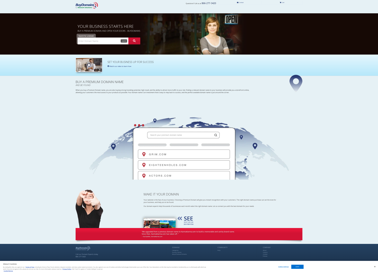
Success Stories (177, 252)
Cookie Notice (8, 271)
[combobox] (124, 41)
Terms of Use (29, 267)
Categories (175, 250)
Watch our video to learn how (120, 66)
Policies (265, 256)
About (264, 250)
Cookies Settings (283, 267)
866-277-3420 (208, 3)
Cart (283, 2)
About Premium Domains (179, 254)
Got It (297, 267)
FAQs (218, 250)
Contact (241, 2)
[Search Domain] (134, 40)
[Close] (375, 267)
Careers (265, 252)
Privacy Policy (67, 269)
